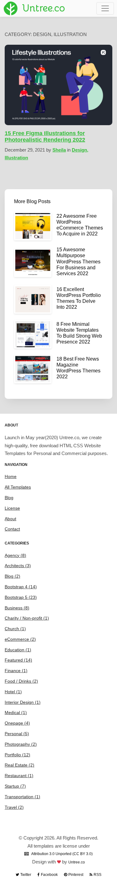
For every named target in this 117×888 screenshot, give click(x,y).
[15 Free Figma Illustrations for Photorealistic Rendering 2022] (58, 85)
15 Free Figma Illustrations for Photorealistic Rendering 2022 (45, 136)
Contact (12, 528)
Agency (15, 555)
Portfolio (17, 754)
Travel (14, 807)
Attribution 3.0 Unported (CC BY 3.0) (62, 854)
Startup (15, 786)
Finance (16, 670)
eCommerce (20, 639)
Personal (17, 733)
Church (15, 628)
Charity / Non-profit (27, 618)
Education (18, 649)
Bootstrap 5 (21, 597)
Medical (16, 712)
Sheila (59, 150)
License (12, 508)
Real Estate (19, 765)
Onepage (17, 723)
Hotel (13, 691)
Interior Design (23, 702)
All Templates (18, 487)
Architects (18, 565)
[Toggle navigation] (105, 8)
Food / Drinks (21, 681)
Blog (9, 497)
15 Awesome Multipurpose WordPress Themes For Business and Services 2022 (78, 261)
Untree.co (76, 862)
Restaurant (19, 775)
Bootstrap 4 (21, 586)
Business (17, 607)
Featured (18, 660)
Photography (21, 744)
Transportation (22, 796)
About (10, 518)
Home (11, 476)
